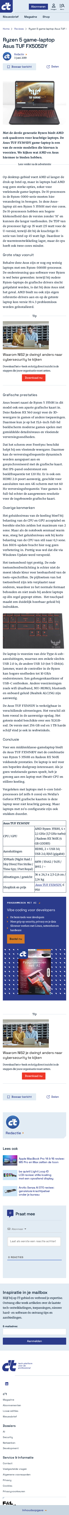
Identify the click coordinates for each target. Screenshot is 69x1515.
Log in (8, 59)
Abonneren (38, 6)
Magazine (8, 1399)
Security (8, 1437)
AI (4, 1431)
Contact (7, 1463)
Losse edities (10, 1410)
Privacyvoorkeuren (14, 1491)
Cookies (7, 1485)
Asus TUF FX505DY (48, 885)
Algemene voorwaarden (17, 1474)
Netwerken (9, 1442)
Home (6, 28)
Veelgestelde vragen (15, 1468)
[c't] (6, 6)
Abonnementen (12, 1405)
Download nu (33, 378)
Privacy (7, 1480)
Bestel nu (16, 939)
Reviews (19, 28)
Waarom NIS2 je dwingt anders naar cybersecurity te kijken (32, 357)
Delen (55, 66)
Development (10, 1448)
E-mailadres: (10, 1326)
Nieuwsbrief (10, 1416)
